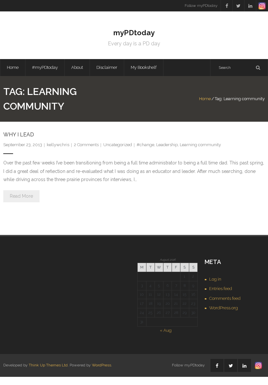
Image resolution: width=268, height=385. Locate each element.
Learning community (200, 144)
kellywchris (58, 144)
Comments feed (225, 298)
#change (145, 144)
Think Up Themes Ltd (48, 365)
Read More (21, 196)
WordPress (101, 365)
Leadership (167, 144)
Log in (215, 279)
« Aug (166, 330)
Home (13, 67)
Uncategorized (117, 144)
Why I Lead (18, 134)
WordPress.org (223, 307)
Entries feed (220, 288)
